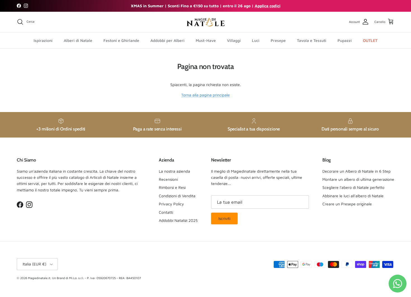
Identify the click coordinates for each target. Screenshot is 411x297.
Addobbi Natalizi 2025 (178, 220)
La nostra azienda (174, 171)
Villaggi (234, 40)
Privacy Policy (171, 203)
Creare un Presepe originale (347, 203)
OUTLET (370, 40)
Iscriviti (224, 218)
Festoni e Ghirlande (121, 40)
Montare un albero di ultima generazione (358, 179)
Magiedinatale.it (39, 278)
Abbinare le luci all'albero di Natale (353, 195)
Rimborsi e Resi (172, 187)
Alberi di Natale (78, 40)
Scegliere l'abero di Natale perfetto (353, 187)
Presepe (278, 40)
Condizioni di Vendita (177, 195)
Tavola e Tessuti (311, 40)
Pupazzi (344, 40)
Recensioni (168, 179)
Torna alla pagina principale (205, 94)
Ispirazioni (43, 40)
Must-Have (206, 40)
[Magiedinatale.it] (205, 22)
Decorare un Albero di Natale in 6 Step (356, 171)
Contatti (166, 212)
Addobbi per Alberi (167, 40)
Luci (255, 40)
